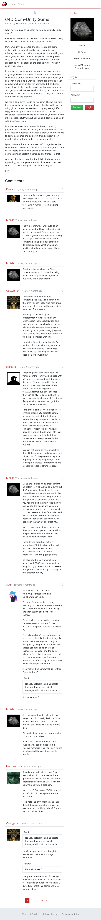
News (21, 4)
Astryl (9, 584)
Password (75, 95)
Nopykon (11, 766)
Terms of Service (30, 914)
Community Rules (70, 914)
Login (73, 77)
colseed (11, 366)
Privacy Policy (50, 914)
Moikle (19, 23)
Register (77, 107)
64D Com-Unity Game (27, 19)
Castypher (12, 290)
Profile (74, 13)
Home (13, 4)
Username (75, 83)
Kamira (10, 189)
